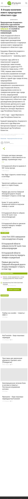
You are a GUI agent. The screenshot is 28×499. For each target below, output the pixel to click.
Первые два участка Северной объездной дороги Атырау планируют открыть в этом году (13, 194)
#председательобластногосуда (14, 138)
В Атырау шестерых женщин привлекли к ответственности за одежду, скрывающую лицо (14, 157)
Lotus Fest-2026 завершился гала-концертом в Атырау (13, 238)
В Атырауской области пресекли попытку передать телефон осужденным (13, 225)
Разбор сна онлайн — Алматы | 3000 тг (13, 314)
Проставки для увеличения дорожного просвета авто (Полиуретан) (12, 360)
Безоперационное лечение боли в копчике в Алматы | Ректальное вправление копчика (14, 386)
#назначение (3, 138)
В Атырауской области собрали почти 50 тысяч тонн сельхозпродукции (13, 215)
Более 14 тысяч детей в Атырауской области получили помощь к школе (13, 204)
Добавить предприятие (14, 289)
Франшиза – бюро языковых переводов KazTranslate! (12, 398)
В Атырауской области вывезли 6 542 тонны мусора (14, 167)
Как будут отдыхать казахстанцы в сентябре (14, 176)
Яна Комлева (7, 142)
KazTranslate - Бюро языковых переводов (13, 337)
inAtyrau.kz (4, 29)
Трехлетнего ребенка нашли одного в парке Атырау (12, 184)
